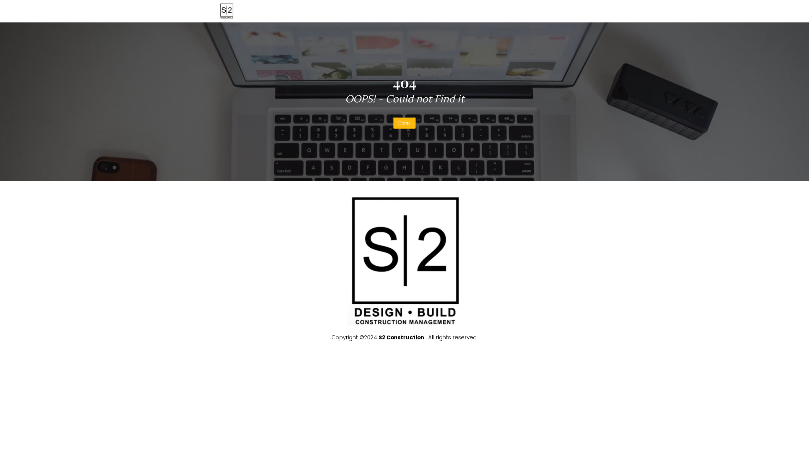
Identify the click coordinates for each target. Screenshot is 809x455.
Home (404, 123)
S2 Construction (401, 337)
